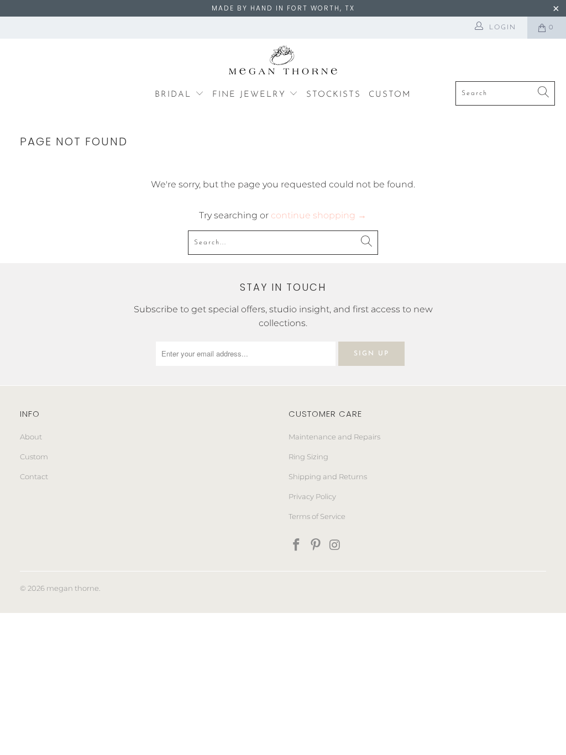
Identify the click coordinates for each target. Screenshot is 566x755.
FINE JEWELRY (251, 95)
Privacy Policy (312, 496)
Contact (34, 476)
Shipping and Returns (328, 476)
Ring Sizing (308, 456)
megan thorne (72, 588)
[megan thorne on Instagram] (335, 545)
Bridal (175, 95)
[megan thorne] (283, 62)
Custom (34, 456)
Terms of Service (317, 516)
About (31, 436)
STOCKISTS (333, 95)
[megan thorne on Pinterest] (316, 545)
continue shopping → (318, 215)
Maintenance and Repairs (334, 436)
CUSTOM (390, 95)
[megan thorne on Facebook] (297, 545)
